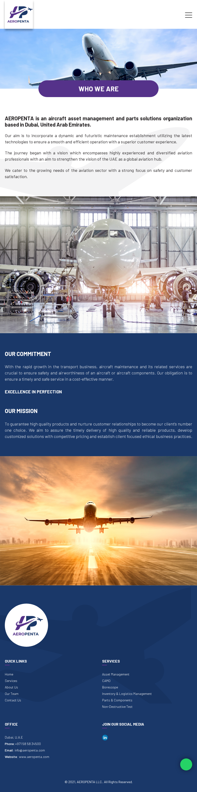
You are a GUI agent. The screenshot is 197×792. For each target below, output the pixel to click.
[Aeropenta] (26, 625)
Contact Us (13, 700)
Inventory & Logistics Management (127, 694)
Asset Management (115, 674)
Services (11, 681)
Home (9, 674)
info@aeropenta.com (30, 750)
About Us (11, 687)
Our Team (11, 694)
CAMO (106, 681)
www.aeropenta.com (34, 757)
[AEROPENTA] (19, 14)
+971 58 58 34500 (28, 744)
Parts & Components (117, 700)
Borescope (110, 687)
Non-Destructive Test (117, 707)
